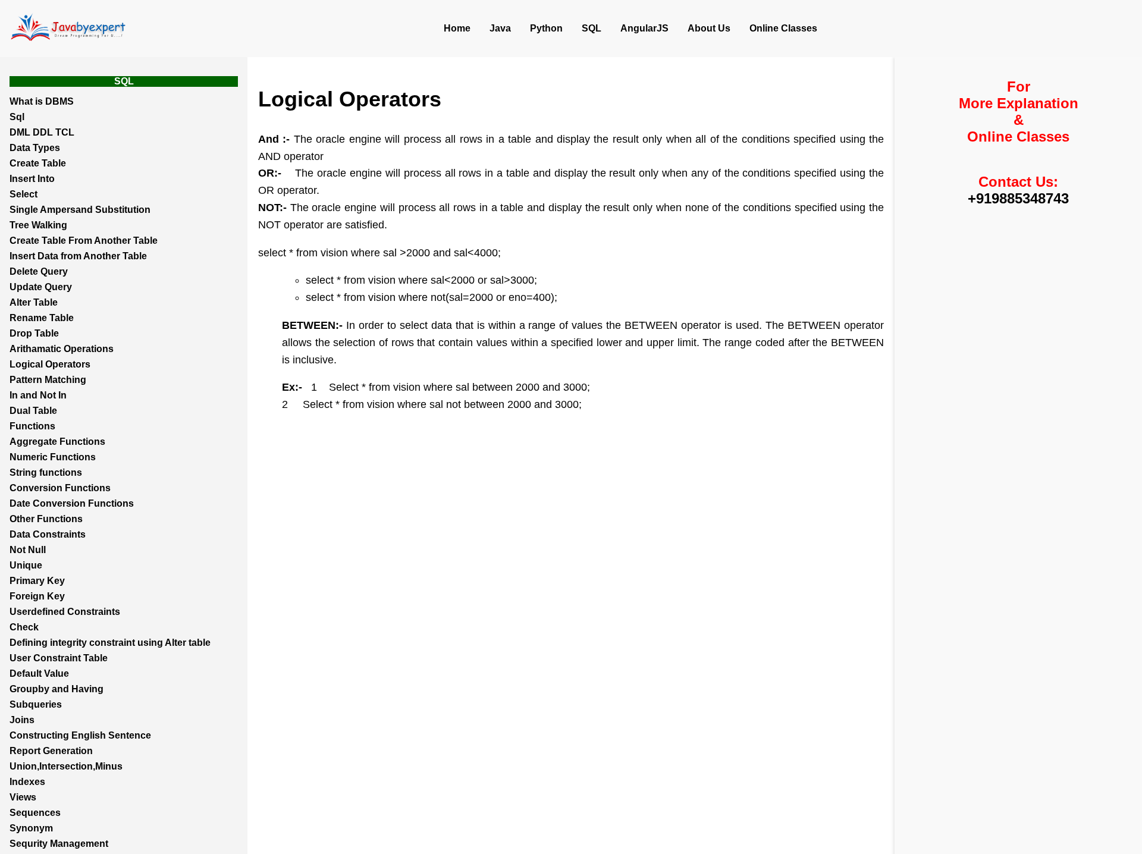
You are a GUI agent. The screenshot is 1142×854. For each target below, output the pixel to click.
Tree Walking (38, 225)
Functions (32, 426)
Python (546, 28)
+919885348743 (1018, 198)
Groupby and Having (56, 689)
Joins (22, 720)
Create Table (38, 163)
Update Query (41, 287)
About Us (709, 28)
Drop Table (34, 333)
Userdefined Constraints (65, 612)
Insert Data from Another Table (78, 256)
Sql (17, 117)
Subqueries (36, 704)
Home (457, 28)
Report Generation (51, 751)
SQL (591, 28)
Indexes (27, 782)
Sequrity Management (59, 844)
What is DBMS (42, 101)
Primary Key (37, 581)
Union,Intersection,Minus (66, 766)
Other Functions (46, 519)
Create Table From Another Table (84, 241)
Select (23, 194)
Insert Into (32, 179)
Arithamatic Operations (62, 349)
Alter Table (34, 302)
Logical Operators (50, 364)
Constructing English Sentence (80, 735)
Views (23, 797)
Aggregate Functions (57, 442)
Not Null (28, 550)
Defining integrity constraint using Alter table (110, 643)
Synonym (31, 828)
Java (500, 28)
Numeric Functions (53, 457)
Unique (26, 565)
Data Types (35, 148)
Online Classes (783, 28)
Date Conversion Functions (72, 503)
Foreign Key (37, 596)
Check (24, 627)
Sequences (35, 813)
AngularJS (644, 28)
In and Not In (38, 395)
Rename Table (42, 318)
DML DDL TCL (42, 132)
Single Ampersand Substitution (80, 210)
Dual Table (33, 411)
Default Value (39, 673)
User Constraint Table (59, 658)
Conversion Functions (60, 488)
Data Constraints (48, 534)
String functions (46, 472)
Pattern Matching (48, 380)
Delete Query (39, 271)
